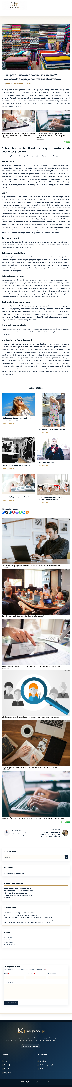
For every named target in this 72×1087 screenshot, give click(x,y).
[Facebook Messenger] (23, 512)
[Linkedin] (10, 512)
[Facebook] (3, 512)
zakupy (28, 83)
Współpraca (8, 1073)
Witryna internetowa (54, 974)
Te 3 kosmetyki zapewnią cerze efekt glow (18, 895)
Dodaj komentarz (9, 982)
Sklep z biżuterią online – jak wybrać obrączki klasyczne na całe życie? (28, 922)
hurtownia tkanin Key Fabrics (58, 179)
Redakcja (7, 1065)
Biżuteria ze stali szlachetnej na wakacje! (17, 888)
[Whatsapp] (20, 512)
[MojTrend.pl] (30, 1030)
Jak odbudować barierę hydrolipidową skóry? (19, 913)
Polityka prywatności (47, 1065)
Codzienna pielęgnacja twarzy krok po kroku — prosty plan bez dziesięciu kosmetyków (34, 920)
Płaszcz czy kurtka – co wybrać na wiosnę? (18, 890)
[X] (6, 512)
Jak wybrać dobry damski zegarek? (15, 893)
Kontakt (7, 1069)
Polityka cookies (45, 1069)
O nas (6, 1061)
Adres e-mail (30, 974)
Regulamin (43, 1061)
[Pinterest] (13, 512)
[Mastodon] (17, 512)
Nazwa (6, 974)
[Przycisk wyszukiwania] (66, 857)
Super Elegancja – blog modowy (14, 873)
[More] (27, 512)
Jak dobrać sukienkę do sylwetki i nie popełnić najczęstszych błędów (28, 917)
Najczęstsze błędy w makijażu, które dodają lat (20, 915)
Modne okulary (9, 897)
